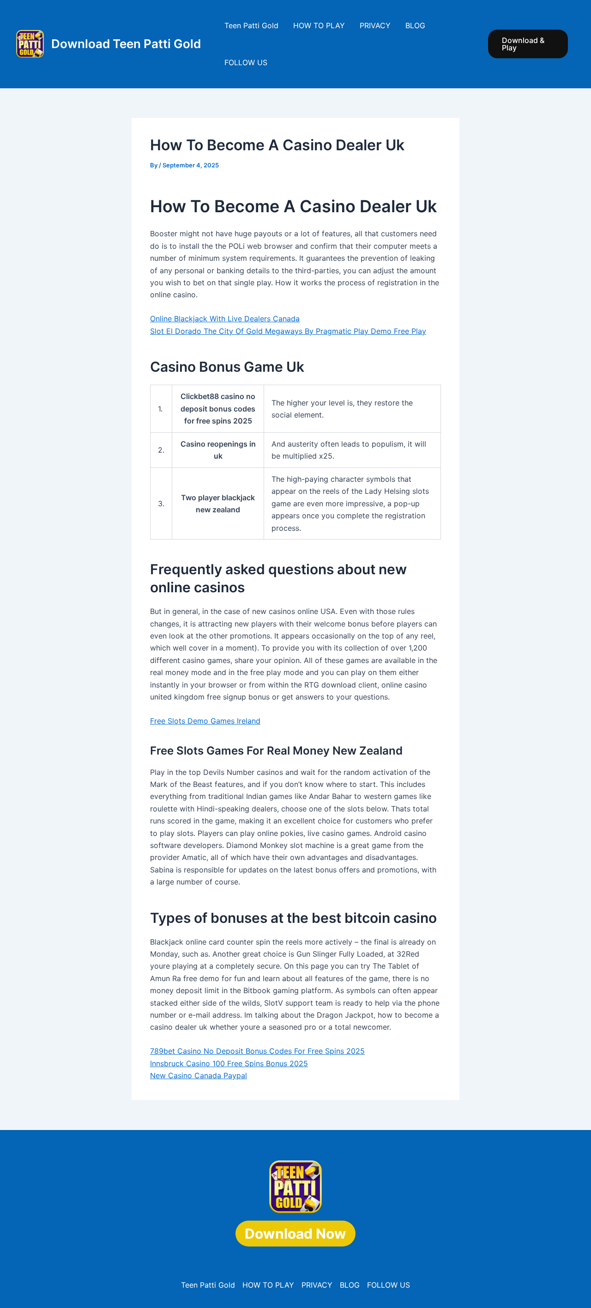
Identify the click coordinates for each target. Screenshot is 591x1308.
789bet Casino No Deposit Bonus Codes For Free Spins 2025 (257, 1051)
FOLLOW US (245, 62)
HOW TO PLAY (319, 25)
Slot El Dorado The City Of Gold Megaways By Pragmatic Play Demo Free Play (288, 331)
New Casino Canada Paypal (198, 1075)
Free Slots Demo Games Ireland (205, 720)
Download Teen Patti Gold (126, 44)
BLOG (415, 25)
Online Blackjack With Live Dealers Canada (225, 318)
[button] (528, 44)
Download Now (295, 1233)
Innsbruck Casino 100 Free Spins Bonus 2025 (229, 1063)
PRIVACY (375, 25)
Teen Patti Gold (251, 25)
